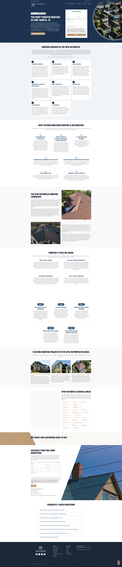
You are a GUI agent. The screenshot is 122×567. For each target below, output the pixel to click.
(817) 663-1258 (34, 462)
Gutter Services (55, 548)
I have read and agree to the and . (46, 477)
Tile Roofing (55, 556)
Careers (67, 548)
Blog (82, 3)
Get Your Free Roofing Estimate (38, 33)
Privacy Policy (78, 26)
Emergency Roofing (56, 547)
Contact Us (89, 3)
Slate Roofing (55, 555)
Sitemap (67, 551)
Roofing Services (72, 3)
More (85, 3)
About (67, 547)
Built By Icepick (88, 563)
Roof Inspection (55, 551)
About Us (67, 3)
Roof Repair (54, 552)
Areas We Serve (79, 3)
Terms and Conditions (53, 477)
